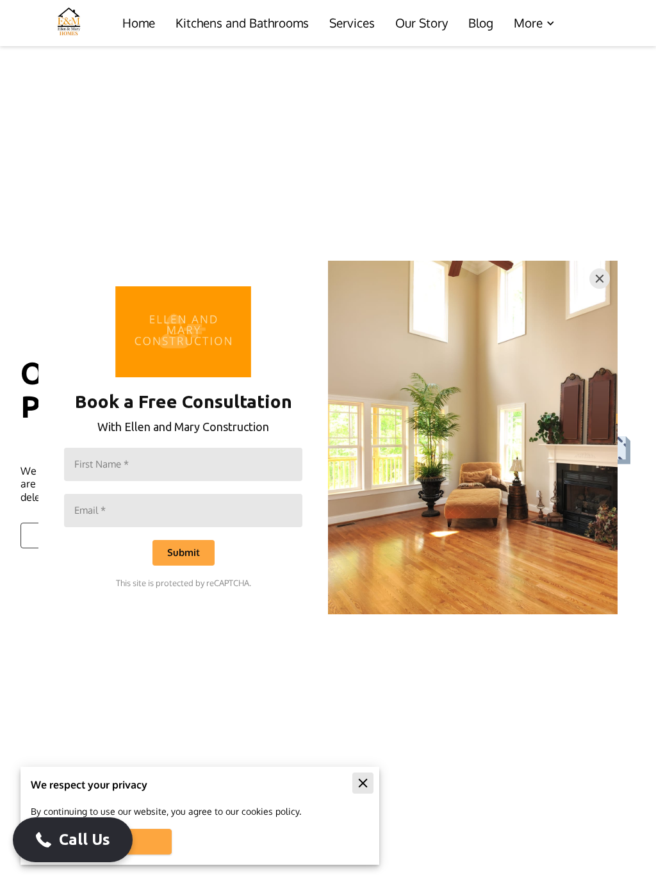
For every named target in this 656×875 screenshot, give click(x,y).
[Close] (599, 278)
